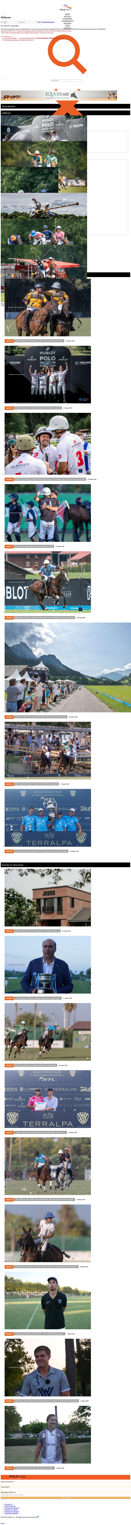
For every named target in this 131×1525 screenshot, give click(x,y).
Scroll (3, 1523)
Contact (67, 28)
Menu (65, 5)
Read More (9, 341)
